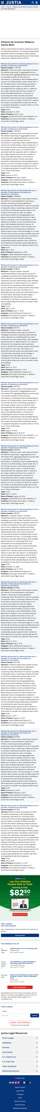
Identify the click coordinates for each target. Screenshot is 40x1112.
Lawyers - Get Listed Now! (20, 1022)
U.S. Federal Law (9, 1057)
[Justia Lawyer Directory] (30, 1082)
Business (6, 1047)
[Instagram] (18, 1082)
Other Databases (9, 1066)
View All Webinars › (20, 987)
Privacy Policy (20, 1105)
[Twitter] (27, 1082)
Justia (3, 7)
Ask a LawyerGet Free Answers (8, 925)
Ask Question (20, 935)
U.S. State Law (8, 1061)
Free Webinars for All (10, 944)
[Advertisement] (20, 24)
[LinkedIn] (10, 1082)
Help (20, 1098)
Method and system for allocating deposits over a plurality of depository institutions (20, 65)
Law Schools (7, 1052)
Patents (8, 7)
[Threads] (21, 1082)
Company (20, 1094)
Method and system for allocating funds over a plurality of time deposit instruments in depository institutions (19, 192)
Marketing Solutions (10, 1071)
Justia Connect (20, 1087)
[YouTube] (13, 1082)
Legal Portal (20, 1091)
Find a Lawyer (7, 1006)
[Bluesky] (24, 1082)
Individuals (6, 1043)
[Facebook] (16, 1082)
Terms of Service (20, 1101)
